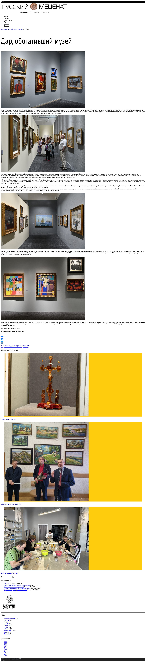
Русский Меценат (8, 630)
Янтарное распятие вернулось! (8, 419)
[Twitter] (73, 340)
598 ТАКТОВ (8, 584)
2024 (5, 643)
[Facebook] (73, 337)
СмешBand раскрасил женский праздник (17, 585)
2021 (5, 648)
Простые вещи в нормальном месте (10, 573)
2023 (5, 645)
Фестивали (7, 634)
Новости (6, 24)
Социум (6, 632)
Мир (5, 622)
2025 (5, 642)
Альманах (6, 18)
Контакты (6, 26)
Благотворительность (6, 29)
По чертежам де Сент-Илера (15, 345)
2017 (5, 654)
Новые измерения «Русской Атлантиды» (11, 504)
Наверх (2, 660)
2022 (5, 646)
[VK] (73, 343)
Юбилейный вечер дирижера (14, 347)
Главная (6, 16)
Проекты (6, 627)
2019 (5, 651)
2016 (5, 655)
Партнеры (6, 22)
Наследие (20, 29)
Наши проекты (8, 20)
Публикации (7, 629)
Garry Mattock (15, 659)
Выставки (14, 29)
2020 (5, 649)
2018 (5, 652)
